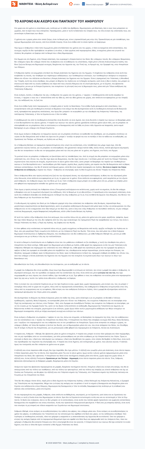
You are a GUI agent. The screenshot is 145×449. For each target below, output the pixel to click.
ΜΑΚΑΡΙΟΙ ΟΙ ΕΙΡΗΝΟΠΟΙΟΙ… (121, 5)
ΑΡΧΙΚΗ (77, 5)
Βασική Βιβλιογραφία (94, 5)
